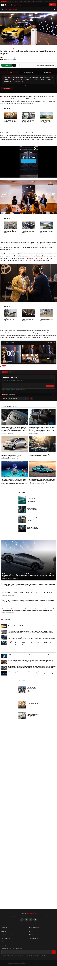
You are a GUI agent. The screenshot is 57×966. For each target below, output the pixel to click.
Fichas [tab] (47, 72)
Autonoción (10, 962)
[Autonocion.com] (9, 9)
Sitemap (3, 941)
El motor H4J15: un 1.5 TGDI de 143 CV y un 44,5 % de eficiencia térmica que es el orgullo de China (28, 592)
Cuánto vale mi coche (6, 938)
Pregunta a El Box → (7, 88)
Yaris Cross (42, 258)
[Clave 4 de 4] (31, 85)
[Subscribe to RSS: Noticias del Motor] (13, 48)
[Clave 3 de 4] (29, 85)
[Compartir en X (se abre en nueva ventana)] (14, 65)
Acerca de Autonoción (34, 927)
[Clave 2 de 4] (27, 85)
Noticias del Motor (5, 48)
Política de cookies (33, 938)
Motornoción (4, 927)
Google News (14, 398)
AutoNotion (4, 931)
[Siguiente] (55, 85)
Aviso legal (31, 934)
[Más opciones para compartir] (18, 65)
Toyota (4, 96)
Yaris (35, 258)
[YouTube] (35, 920)
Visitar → (53, 394)
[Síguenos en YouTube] (31, 398)
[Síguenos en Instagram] (27, 398)
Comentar (50, 386)
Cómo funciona (28, 91)
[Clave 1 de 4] (25, 85)
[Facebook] (22, 920)
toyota (4, 366)
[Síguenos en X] (24, 398)
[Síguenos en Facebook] (20, 398)
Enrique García (10, 58)
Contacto (31, 931)
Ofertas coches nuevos (6, 934)
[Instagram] (31, 920)
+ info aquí (43, 955)
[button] (50, 342)
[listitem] (11, 354)
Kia (49, 96)
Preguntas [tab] (28, 72)
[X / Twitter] (26, 920)
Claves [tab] (9, 72)
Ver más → (54, 619)
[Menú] (55, 9)
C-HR (30, 258)
